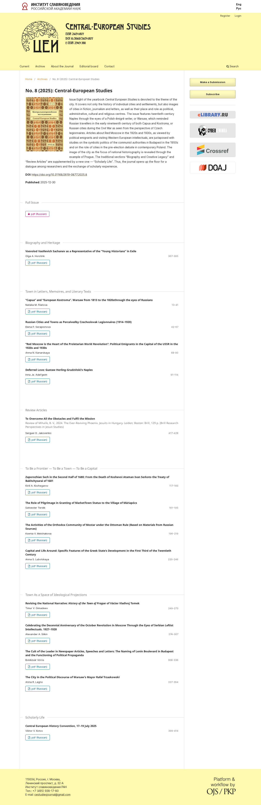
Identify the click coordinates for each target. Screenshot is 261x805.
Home (28, 79)
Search (234, 66)
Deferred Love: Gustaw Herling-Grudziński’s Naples (59, 370)
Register (225, 15)
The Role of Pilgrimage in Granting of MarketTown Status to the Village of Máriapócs (81, 503)
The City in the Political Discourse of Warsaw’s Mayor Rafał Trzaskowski (72, 677)
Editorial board (89, 66)
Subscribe (213, 94)
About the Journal (62, 66)
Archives (42, 79)
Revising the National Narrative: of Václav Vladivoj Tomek (82, 603)
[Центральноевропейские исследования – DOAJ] (213, 168)
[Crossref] (213, 150)
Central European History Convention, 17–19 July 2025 (60, 726)
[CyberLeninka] (213, 130)
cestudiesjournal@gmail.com (52, 794)
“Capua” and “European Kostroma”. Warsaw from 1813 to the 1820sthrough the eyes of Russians (89, 300)
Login (238, 15)
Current (24, 66)
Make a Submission (212, 82)
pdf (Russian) (36, 213)
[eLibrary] (213, 114)
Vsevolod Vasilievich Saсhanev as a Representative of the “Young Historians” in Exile (80, 251)
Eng (238, 4)
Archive (40, 66)
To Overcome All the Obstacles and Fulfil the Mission (101, 423)
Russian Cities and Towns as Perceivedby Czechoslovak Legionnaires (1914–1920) (78, 322)
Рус (238, 8)
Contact (109, 66)
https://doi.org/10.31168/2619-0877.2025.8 (59, 174)
